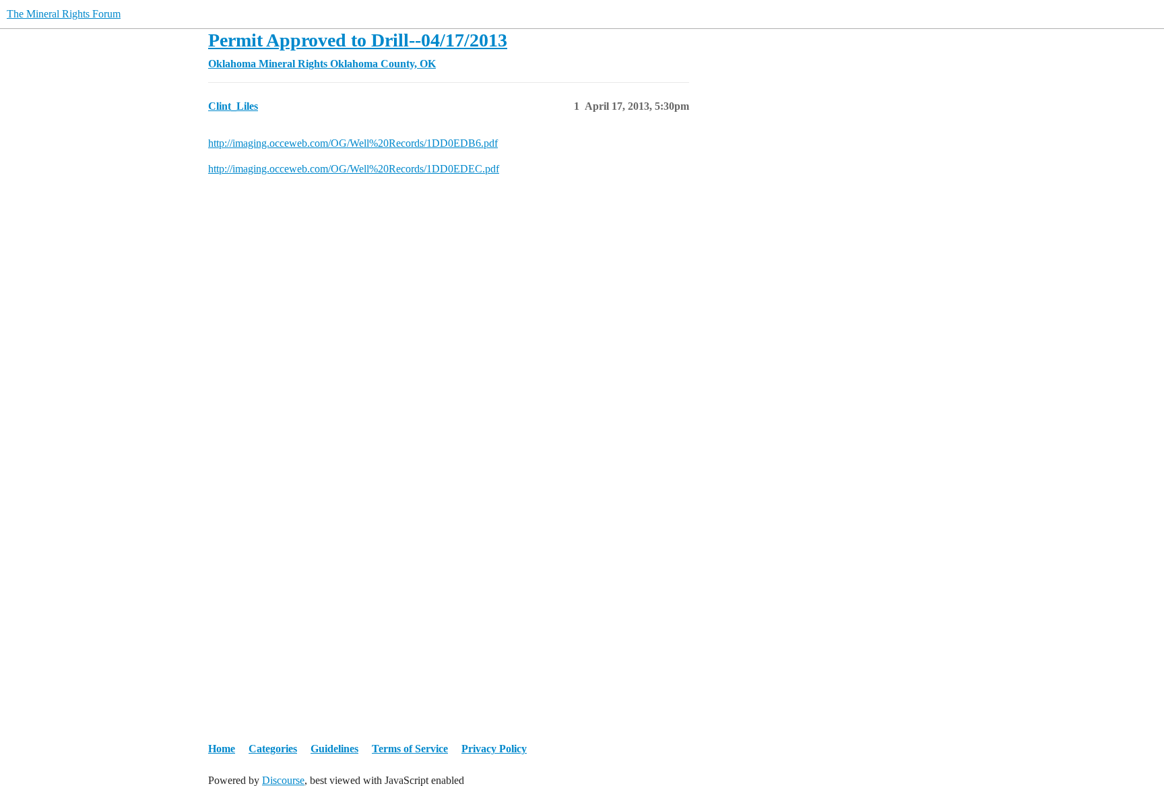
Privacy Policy (494, 748)
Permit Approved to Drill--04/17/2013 (357, 40)
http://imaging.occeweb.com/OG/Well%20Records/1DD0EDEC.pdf (353, 168)
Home (221, 748)
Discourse (283, 780)
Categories (273, 748)
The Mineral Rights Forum (64, 14)
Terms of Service (410, 748)
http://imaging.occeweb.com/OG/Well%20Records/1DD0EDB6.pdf (353, 143)
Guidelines (334, 748)
